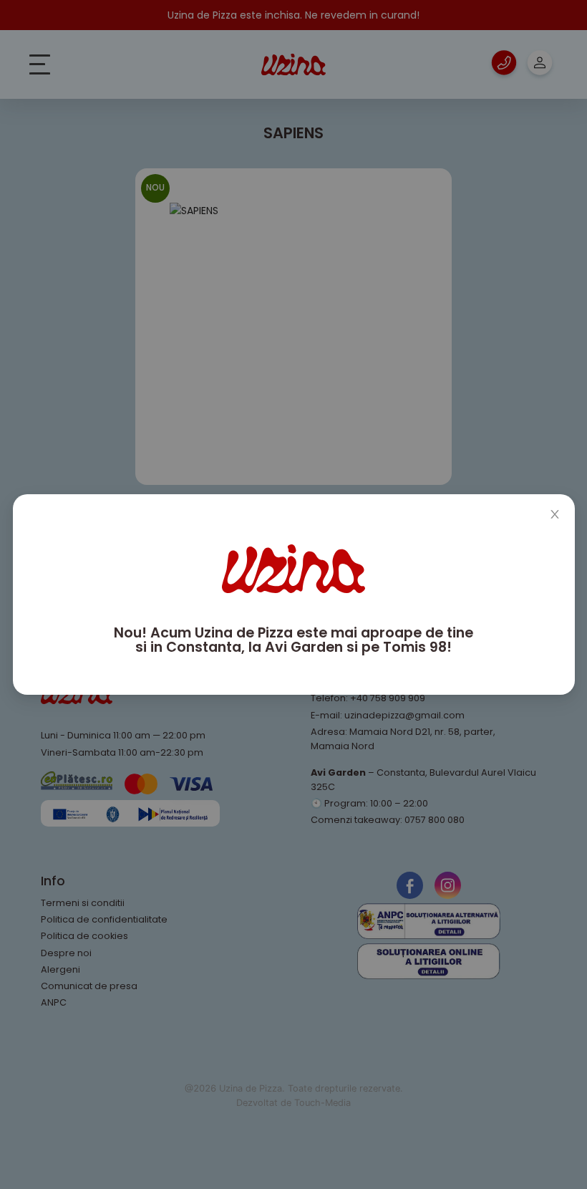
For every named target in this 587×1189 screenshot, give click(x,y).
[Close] (555, 514)
